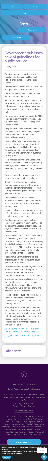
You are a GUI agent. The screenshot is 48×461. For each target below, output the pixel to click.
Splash (30, 411)
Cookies (31, 406)
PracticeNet (20, 411)
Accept (6, 457)
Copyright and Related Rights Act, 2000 (21, 335)
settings (18, 453)
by (26, 411)
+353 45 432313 (29, 384)
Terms (23, 406)
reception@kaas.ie (31, 389)
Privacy (16, 406)
